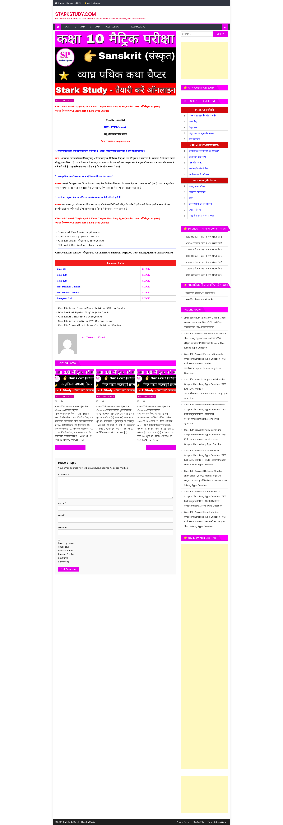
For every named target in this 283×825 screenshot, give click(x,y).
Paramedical (138, 26)
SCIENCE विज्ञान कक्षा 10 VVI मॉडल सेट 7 (204, 275)
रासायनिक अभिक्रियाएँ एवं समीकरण (204, 151)
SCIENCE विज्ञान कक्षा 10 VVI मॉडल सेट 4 (204, 256)
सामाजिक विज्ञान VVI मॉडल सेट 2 (200, 299)
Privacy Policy (183, 822)
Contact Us (198, 822)
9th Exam (95, 26)
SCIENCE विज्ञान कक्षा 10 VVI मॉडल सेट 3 (204, 249)
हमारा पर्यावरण (195, 210)
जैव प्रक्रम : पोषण (197, 186)
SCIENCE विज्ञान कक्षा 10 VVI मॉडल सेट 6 (204, 268)
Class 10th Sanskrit (64, 100)
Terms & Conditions (217, 822)
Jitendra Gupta (88, 822)
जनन (191, 198)
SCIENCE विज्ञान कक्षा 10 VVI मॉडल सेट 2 (204, 243)
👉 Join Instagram (93, 3)
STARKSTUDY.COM (75, 14)
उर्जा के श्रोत (194, 139)
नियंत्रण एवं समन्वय (197, 192)
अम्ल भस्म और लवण (197, 157)
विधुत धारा (193, 127)
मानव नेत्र (193, 121)
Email (61, 515)
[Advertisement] (204, 60)
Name (62, 503)
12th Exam (80, 26)
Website (62, 527)
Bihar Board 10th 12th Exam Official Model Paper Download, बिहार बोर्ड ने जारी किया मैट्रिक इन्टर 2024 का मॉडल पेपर (205, 322)
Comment (64, 474)
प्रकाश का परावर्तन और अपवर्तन (203, 115)
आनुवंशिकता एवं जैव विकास (200, 204)
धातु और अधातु (195, 162)
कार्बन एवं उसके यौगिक (199, 168)
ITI (125, 26)
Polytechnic (112, 26)
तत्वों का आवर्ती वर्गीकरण (199, 174)
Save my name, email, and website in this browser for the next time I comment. (66, 552)
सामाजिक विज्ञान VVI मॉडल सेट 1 (200, 293)
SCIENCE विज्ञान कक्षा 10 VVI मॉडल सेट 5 (204, 262)
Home (67, 26)
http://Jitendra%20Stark (93, 337)
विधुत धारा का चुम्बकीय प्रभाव (201, 133)
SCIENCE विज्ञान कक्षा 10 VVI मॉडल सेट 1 (204, 236)
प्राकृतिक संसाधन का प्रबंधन (201, 215)
